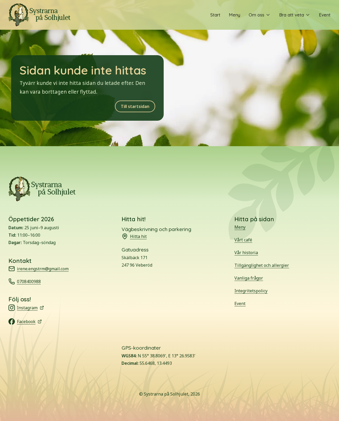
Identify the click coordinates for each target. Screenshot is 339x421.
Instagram (33, 308)
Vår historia (246, 252)
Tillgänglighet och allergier (261, 265)
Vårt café (243, 240)
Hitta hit (138, 236)
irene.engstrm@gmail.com (43, 269)
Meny (234, 15)
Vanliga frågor (248, 278)
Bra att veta (291, 15)
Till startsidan (135, 106)
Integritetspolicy (250, 291)
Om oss (256, 15)
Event (325, 15)
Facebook (33, 322)
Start (215, 15)
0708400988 (29, 281)
